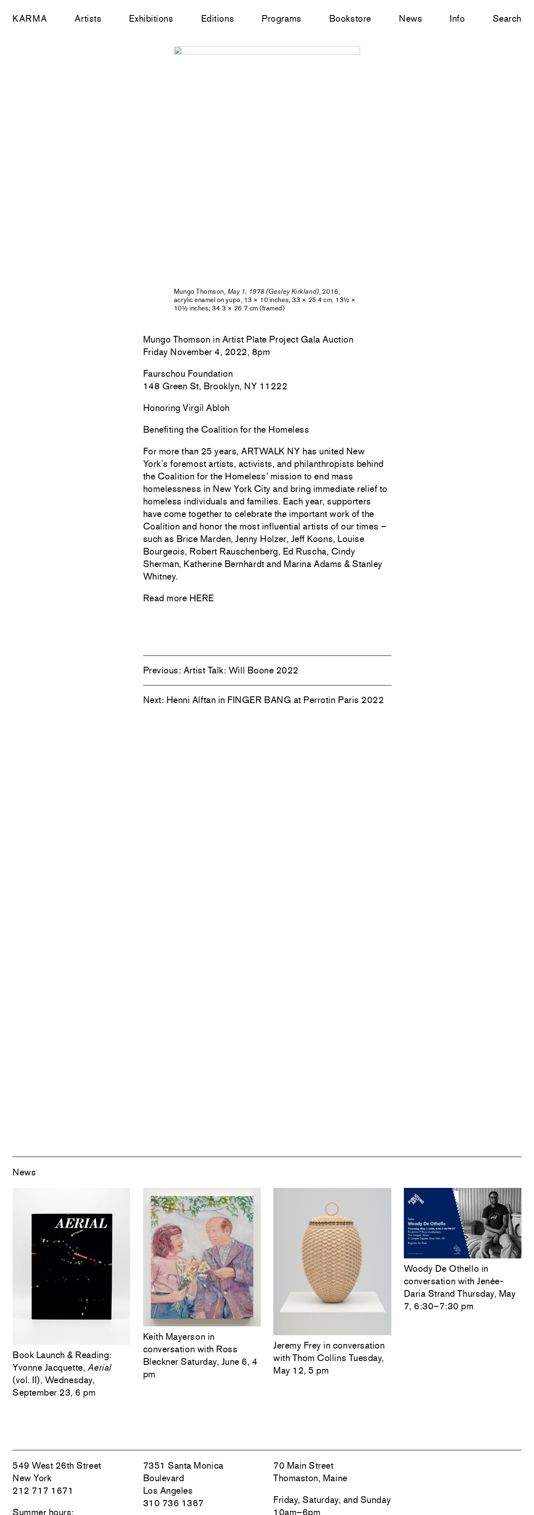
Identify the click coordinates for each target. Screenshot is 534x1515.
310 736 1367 (173, 1502)
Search (507, 18)
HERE (201, 597)
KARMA (30, 18)
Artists (88, 18)
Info (457, 18)
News (410, 18)
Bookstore (350, 18)
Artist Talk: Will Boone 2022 (241, 670)
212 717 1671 (43, 1490)
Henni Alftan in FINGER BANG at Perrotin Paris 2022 (275, 699)
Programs (281, 18)
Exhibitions (151, 18)
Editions (217, 18)
